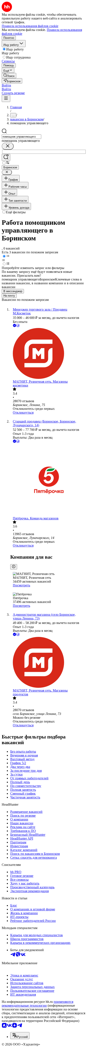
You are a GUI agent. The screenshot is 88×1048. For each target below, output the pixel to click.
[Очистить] (8, 146)
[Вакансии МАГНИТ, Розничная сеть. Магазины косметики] (48, 354)
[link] (9, 75)
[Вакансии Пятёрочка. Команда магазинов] (48, 480)
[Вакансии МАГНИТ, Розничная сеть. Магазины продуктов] (48, 663)
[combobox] (21, 136)
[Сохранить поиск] (6, 157)
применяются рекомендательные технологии (37, 1003)
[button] (6, 85)
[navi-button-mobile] (6, 98)
